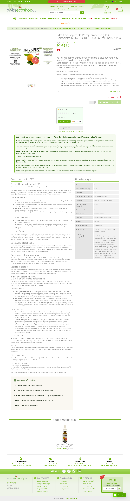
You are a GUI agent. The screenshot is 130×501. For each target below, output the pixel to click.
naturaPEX (29, 179)
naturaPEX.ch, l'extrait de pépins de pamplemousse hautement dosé (47, 372)
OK (82, 12)
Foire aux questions (42, 491)
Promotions (63, 481)
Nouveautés (63, 484)
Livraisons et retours (42, 481)
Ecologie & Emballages (43, 484)
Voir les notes (61, 117)
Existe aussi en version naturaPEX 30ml (67, 71)
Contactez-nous (87, 491)
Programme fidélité (42, 489)
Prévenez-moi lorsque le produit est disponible (70, 131)
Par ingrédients (64, 489)
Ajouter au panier (111, 102)
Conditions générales (89, 489)
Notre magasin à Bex (89, 484)
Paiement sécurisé (42, 486)
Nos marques (64, 486)
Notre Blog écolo (87, 486)
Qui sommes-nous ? (88, 481)
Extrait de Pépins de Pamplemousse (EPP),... (65, 445)
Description (16, 179)
